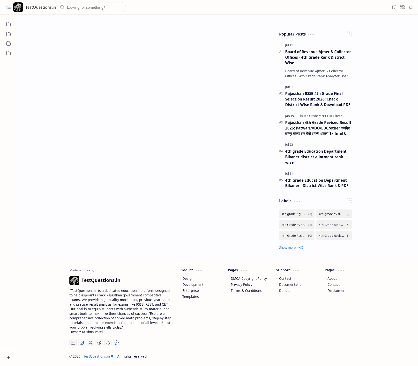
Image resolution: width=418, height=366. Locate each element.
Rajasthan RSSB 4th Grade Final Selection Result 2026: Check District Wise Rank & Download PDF (317, 99)
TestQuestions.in (40, 7)
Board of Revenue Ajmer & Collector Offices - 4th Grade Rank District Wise (318, 57)
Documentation (291, 284)
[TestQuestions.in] (18, 7)
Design (187, 278)
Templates (190, 296)
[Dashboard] (8, 43)
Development (192, 284)
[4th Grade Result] (296, 235)
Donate (285, 290)
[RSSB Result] (8, 24)
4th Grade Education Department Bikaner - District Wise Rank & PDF (316, 183)
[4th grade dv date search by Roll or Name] (334, 213)
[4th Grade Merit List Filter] (323, 116)
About (332, 278)
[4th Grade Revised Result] (334, 235)
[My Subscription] (8, 53)
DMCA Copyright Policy (249, 278)
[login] (8, 34)
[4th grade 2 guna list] (296, 213)
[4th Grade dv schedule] (296, 224)
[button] (8, 7)
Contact (285, 278)
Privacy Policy (241, 284)
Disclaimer (336, 290)
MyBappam (358, 356)
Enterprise (190, 290)
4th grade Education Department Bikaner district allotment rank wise (316, 157)
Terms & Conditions (246, 290)
